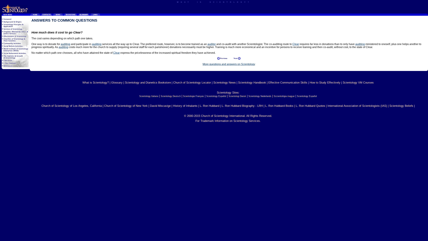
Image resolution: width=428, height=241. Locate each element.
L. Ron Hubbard (209, 105)
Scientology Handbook (252, 82)
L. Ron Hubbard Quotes (310, 105)
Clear (295, 44)
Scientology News (224, 82)
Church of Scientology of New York (126, 105)
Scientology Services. (247, 121)
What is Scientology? (95, 82)
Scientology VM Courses (358, 82)
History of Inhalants (185, 105)
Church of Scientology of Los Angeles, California (71, 105)
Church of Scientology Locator (192, 82)
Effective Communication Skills (287, 82)
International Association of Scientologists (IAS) (357, 105)
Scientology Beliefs (401, 105)
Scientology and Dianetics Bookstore (148, 82)
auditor (211, 44)
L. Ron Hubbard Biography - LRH (242, 105)
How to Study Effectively (325, 82)
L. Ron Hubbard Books (279, 105)
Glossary (117, 82)
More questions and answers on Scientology (229, 64)
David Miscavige (160, 105)
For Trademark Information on (214, 121)
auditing (65, 44)
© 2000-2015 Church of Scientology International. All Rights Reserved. (228, 115)
